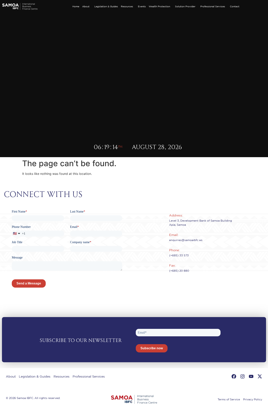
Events (142, 6)
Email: (173, 235)
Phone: (174, 250)
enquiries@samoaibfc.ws (185, 240)
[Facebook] (234, 376)
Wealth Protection (159, 6)
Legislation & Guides (106, 6)
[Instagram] (242, 376)
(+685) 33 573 (179, 255)
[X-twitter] (259, 376)
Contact (234, 6)
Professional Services (212, 6)
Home (75, 6)
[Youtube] (251, 376)
